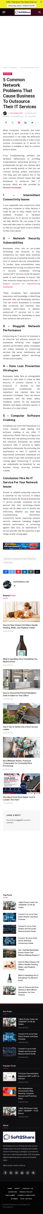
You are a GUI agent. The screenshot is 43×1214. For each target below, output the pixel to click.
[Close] (41, 2)
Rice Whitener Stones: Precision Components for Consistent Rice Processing (17, 763)
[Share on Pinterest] (19, 122)
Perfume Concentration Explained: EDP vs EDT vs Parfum (28, 1076)
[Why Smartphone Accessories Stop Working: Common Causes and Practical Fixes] (9, 1091)
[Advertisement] (21, 41)
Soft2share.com (16, 113)
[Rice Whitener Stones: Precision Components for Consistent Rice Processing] (21, 747)
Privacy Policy (26, 1192)
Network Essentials (12, 188)
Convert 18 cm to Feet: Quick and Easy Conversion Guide (27, 940)
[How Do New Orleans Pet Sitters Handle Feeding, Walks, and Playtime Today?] (21, 611)
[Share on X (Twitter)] (12, 122)
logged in (19, 820)
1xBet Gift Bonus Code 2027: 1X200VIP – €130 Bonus (28, 1110)
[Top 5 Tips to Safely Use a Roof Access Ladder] (21, 713)
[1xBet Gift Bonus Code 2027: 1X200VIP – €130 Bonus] (9, 1111)
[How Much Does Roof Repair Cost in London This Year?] (21, 783)
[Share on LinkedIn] (25, 122)
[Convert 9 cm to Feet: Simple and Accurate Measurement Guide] (9, 929)
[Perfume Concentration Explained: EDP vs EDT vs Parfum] (9, 1076)
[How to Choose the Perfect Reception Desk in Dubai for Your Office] (21, 679)
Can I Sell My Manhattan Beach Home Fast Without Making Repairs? (28, 952)
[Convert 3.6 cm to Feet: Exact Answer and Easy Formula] (9, 917)
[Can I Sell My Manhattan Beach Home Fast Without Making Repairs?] (9, 953)
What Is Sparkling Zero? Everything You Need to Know (28, 978)
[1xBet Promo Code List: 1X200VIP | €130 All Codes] (9, 905)
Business (7, 74)
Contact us (28, 1188)
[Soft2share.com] (22, 12)
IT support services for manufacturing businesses (21, 283)
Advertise (12, 1192)
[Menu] (3, 12)
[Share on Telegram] (32, 122)
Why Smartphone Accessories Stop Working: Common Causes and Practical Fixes (27, 1093)
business (26, 496)
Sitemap (14, 1199)
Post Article (26, 1199)
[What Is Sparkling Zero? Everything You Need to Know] (21, 645)
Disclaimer (10, 1195)
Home (10, 1188)
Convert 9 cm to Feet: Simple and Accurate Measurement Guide (27, 928)
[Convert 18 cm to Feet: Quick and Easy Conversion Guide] (9, 941)
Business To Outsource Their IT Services (19, 559)
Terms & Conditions (26, 1195)
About (17, 1188)
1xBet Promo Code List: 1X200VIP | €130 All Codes (28, 904)
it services (8, 562)
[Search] (39, 12)
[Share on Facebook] (6, 122)
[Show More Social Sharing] (37, 122)
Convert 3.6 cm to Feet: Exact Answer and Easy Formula (28, 916)
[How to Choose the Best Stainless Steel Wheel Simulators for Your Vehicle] (9, 990)
